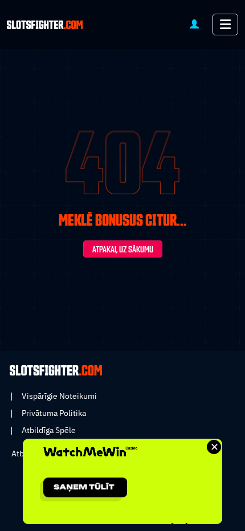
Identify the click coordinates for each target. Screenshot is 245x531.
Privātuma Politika (54, 413)
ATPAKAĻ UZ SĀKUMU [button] (122, 249)
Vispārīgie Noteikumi (59, 396)
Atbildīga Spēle (49, 430)
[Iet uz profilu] (194, 23)
